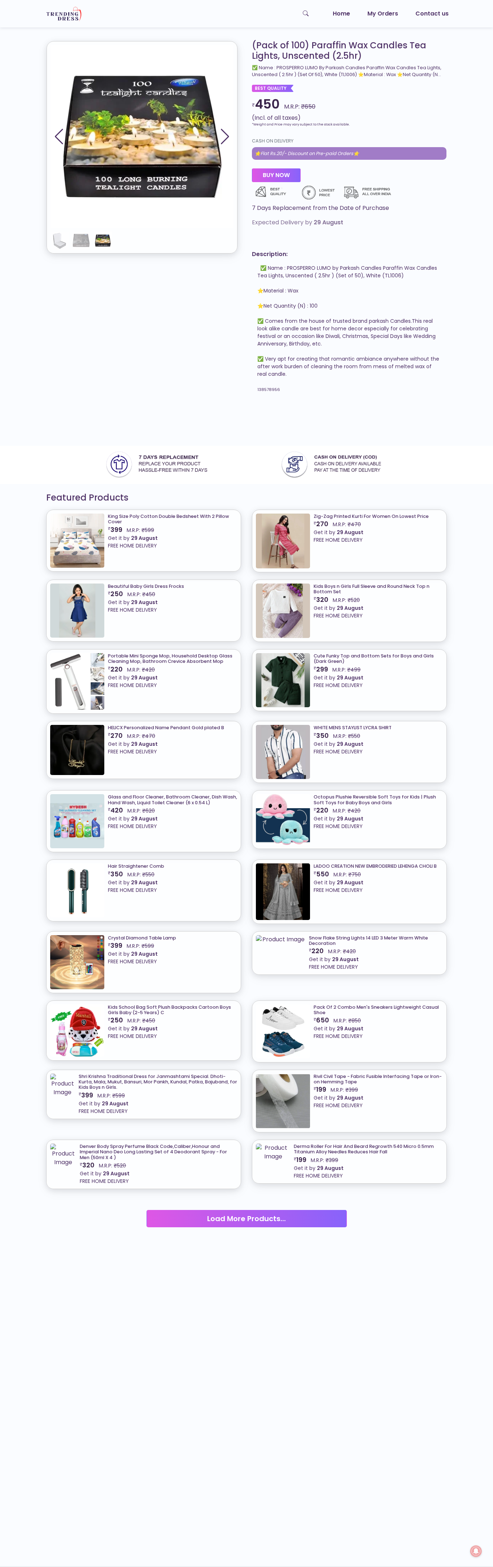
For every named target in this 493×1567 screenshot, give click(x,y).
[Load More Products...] (247, 1210)
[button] (225, 137)
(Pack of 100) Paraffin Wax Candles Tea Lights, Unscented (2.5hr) (339, 50)
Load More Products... (246, 1219)
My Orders (382, 13)
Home (341, 13)
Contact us (432, 13)
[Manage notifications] (476, 1551)
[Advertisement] (216, 422)
